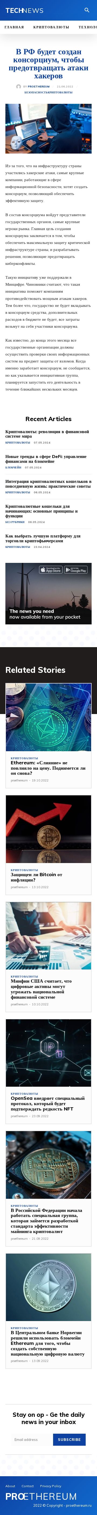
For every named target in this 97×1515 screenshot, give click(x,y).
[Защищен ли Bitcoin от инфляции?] (48, 829)
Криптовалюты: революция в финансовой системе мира (47, 434)
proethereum (39, 86)
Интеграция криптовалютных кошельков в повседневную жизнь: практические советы (48, 484)
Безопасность (36, 92)
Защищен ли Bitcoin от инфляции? (36, 877)
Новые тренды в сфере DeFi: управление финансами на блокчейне (45, 459)
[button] (87, 10)
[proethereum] (19, 86)
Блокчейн (13, 467)
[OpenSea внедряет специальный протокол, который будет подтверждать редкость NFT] (48, 1053)
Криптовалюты (60, 92)
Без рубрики (15, 522)
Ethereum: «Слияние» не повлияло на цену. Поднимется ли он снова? (48, 768)
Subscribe (69, 1439)
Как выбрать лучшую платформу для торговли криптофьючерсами (43, 538)
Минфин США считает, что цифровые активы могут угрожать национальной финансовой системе (41, 989)
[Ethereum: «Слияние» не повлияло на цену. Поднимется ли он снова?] (48, 717)
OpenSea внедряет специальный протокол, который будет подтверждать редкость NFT (48, 1103)
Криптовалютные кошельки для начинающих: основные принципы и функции (41, 510)
